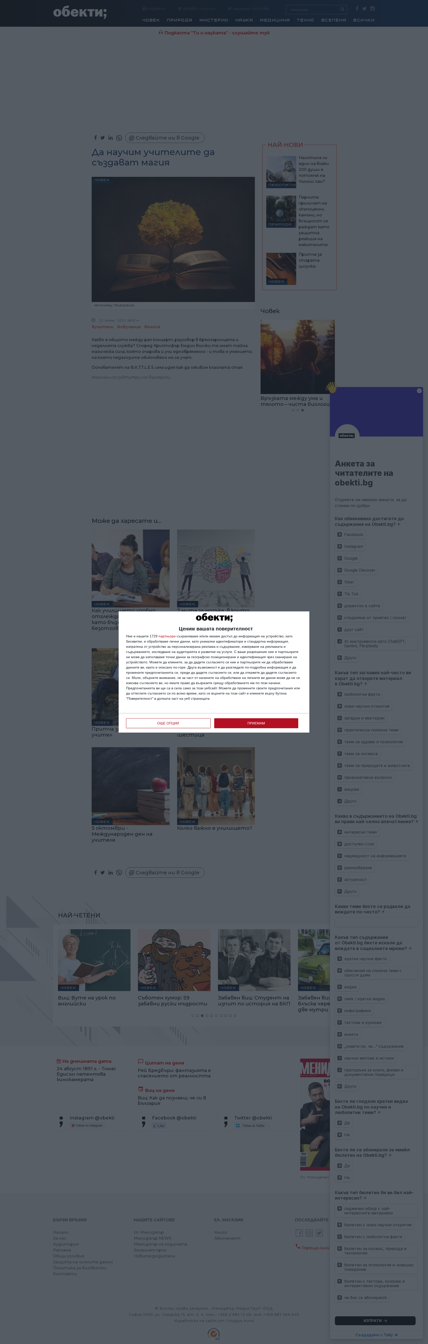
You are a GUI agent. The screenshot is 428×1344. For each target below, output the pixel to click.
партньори (167, 636)
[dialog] (214, 672)
